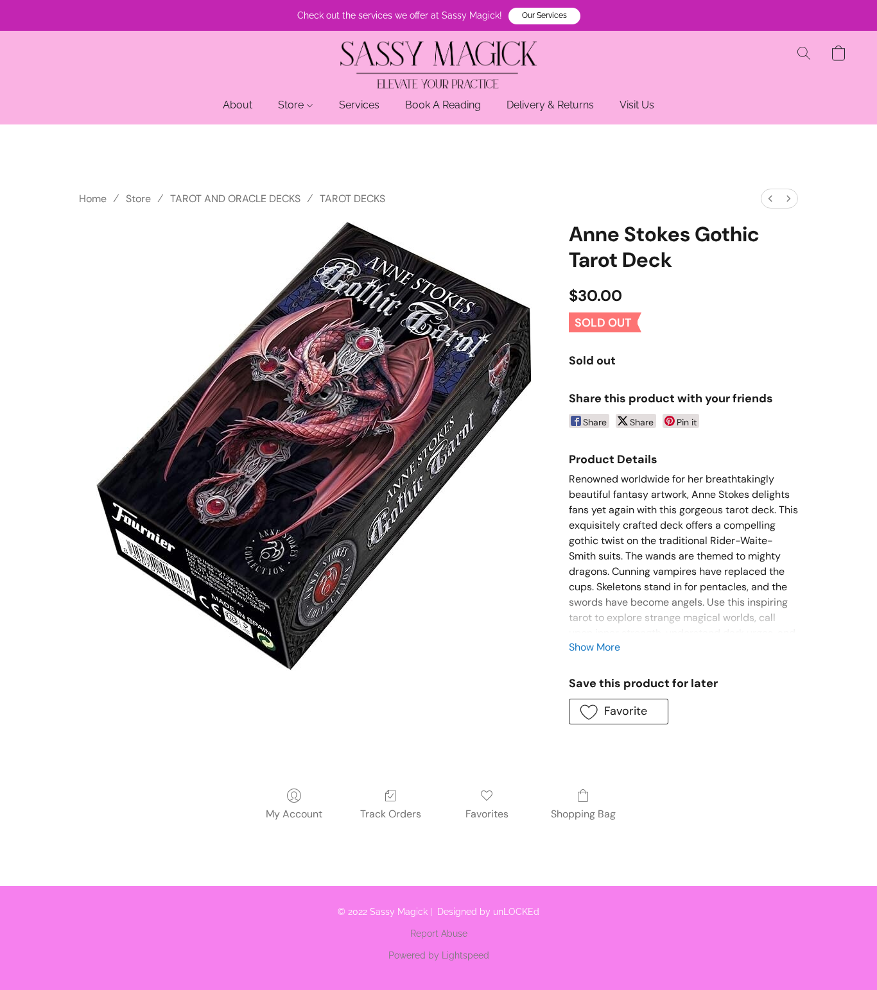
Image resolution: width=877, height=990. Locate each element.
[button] (544, 16)
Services (359, 105)
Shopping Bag (583, 814)
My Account (294, 814)
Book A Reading (443, 105)
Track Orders (390, 814)
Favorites (486, 814)
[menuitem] (770, 198)
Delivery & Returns (550, 105)
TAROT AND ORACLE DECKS (235, 198)
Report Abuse (438, 933)
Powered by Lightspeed (438, 955)
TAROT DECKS (352, 198)
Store (292, 105)
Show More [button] (594, 647)
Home (93, 198)
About (237, 105)
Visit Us (637, 105)
